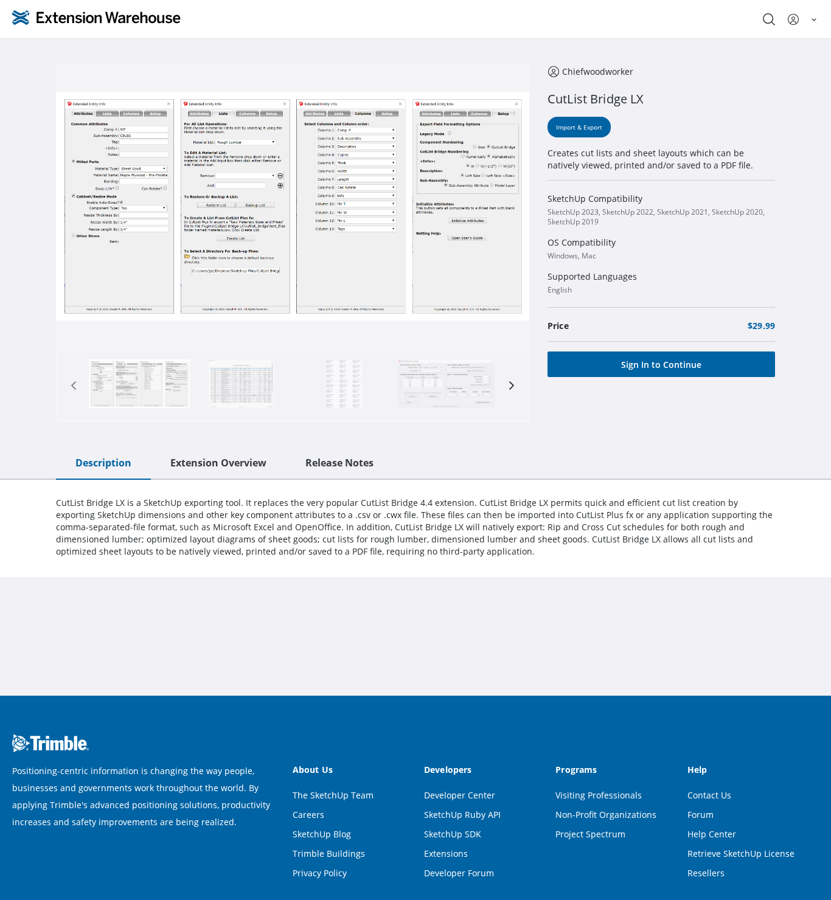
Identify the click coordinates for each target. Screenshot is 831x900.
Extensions (446, 853)
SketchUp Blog (322, 834)
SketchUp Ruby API (462, 814)
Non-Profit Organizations (605, 814)
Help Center (711, 834)
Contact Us (709, 795)
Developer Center (459, 795)
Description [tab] (103, 462)
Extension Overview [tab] (218, 462)
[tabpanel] (415, 527)
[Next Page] (511, 385)
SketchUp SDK (452, 834)
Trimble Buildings (329, 853)
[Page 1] (139, 385)
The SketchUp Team (333, 795)
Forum (700, 814)
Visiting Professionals (598, 795)
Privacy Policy (320, 873)
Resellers (706, 873)
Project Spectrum (590, 834)
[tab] (139, 385)
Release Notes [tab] (339, 462)
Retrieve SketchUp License (740, 853)
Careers (308, 814)
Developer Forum (459, 873)
